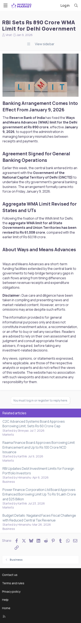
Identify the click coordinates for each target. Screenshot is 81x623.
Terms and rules (13, 583)
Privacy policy (11, 591)
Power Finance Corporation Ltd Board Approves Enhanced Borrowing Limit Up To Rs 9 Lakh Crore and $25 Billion (39, 494)
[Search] (76, 5)
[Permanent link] (66, 110)
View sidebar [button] (44, 44)
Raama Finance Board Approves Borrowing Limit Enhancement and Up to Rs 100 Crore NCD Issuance (38, 447)
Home (6, 608)
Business (8, 482)
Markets (8, 434)
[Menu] (5, 5)
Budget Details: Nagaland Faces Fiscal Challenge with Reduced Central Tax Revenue (39, 517)
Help (5, 600)
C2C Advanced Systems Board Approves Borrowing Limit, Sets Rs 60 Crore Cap (33, 423)
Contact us (9, 575)
